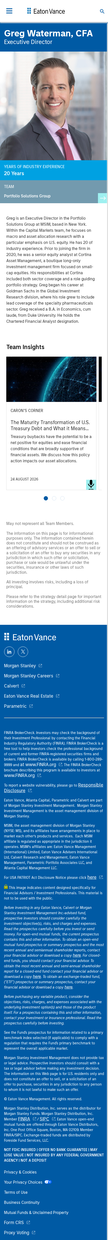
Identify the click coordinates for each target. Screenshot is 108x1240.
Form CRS (14, 1222)
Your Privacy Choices (24, 1182)
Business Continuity (22, 1202)
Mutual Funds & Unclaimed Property (36, 1212)
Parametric (15, 706)
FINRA (24, 1119)
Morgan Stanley (20, 666)
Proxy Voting (16, 1232)
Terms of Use (16, 1192)
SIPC (44, 1119)
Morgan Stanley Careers (28, 676)
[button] (46, 498)
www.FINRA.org (19, 775)
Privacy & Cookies (20, 1172)
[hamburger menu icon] (9, 10)
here (91, 877)
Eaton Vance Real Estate (28, 696)
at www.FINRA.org (38, 764)
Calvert (11, 686)
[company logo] (46, 11)
